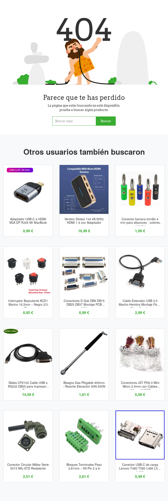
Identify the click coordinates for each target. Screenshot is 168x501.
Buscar (106, 121)
